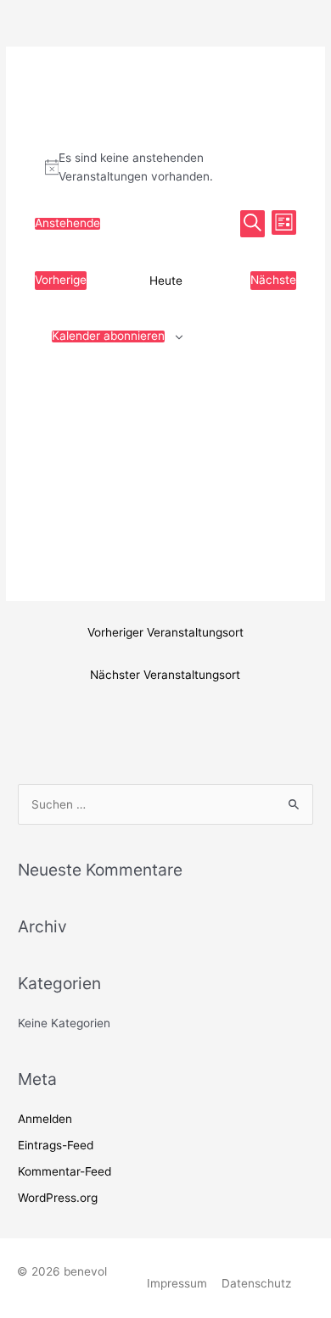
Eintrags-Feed (55, 1145)
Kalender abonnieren (108, 336)
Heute (165, 280)
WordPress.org (58, 1197)
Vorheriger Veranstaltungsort (165, 632)
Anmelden (45, 1119)
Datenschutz (256, 1283)
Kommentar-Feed (64, 1171)
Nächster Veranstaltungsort (165, 674)
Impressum (177, 1283)
